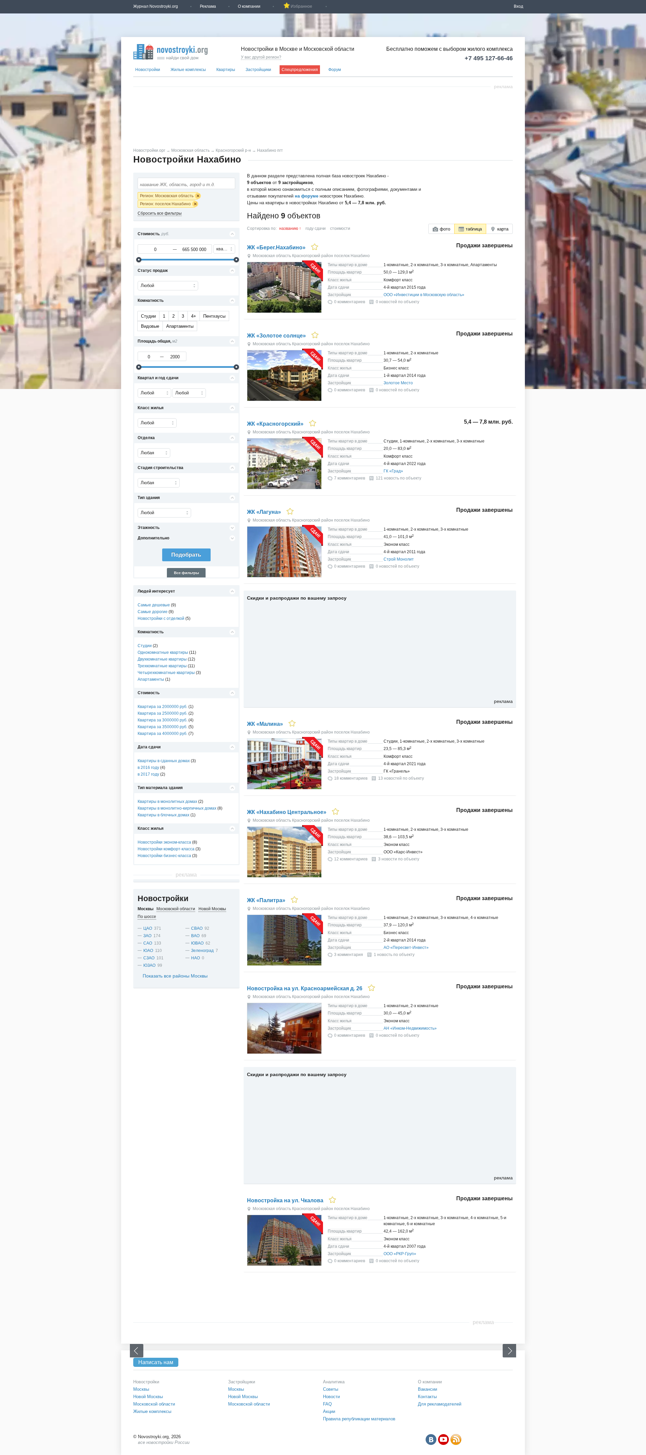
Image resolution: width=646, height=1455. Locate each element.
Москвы (141, 1389)
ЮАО (148, 950)
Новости (331, 1396)
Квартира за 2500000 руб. (162, 713)
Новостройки (147, 69)
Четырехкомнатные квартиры (166, 672)
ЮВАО (197, 943)
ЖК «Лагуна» (264, 512)
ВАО (195, 935)
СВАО (197, 928)
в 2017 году (148, 774)
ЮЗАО (149, 965)
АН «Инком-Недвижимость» (410, 1028)
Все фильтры (186, 573)
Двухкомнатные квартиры (162, 659)
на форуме (306, 196)
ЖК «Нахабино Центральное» (286, 812)
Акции (329, 1411)
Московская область (190, 150)
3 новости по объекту (398, 859)
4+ (193, 316)
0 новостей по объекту (397, 301)
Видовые (150, 326)
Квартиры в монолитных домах (167, 801)
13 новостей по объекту (401, 778)
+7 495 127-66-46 (489, 58)
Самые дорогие (153, 611)
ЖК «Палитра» (266, 900)
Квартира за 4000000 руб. (162, 733)
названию (288, 228)
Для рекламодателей (439, 1404)
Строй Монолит (399, 559)
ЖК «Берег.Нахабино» (276, 247)
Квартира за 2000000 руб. (162, 706)
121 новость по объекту (398, 478)
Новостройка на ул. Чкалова (285, 1200)
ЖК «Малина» (265, 724)
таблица (474, 229)
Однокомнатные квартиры (163, 652)
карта (502, 229)
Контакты (427, 1396)
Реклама (208, 6)
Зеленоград (202, 950)
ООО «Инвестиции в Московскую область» (424, 294)
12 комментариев (350, 859)
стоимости (340, 228)
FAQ (327, 1404)
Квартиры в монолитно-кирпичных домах (177, 808)
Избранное (301, 6)
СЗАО (148, 958)
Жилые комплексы (188, 69)
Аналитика (334, 1381)
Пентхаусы (214, 316)
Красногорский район (312, 255)
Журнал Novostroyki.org (155, 6)
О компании (249, 6)
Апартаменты (179, 326)
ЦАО (147, 928)
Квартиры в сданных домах (164, 760)
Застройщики (258, 69)
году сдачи (316, 228)
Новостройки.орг (149, 150)
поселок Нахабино (352, 255)
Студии (145, 645)
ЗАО (147, 935)
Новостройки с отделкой (161, 618)
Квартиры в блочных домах (163, 815)
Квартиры (225, 69)
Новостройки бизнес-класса (164, 855)
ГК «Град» (393, 471)
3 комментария (348, 954)
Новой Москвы (148, 1396)
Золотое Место (398, 383)
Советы (330, 1389)
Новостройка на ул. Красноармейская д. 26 (304, 988)
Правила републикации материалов (359, 1418)
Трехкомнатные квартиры (162, 666)
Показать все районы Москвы (175, 976)
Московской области (154, 1404)
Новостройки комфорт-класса (166, 849)
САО (147, 943)
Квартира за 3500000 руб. (162, 726)
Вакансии (427, 1389)
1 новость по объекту (394, 954)
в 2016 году (148, 767)
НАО (195, 958)
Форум (334, 69)
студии (148, 316)
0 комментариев (349, 301)
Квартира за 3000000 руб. (162, 720)
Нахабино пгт (270, 150)
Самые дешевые (154, 605)
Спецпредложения (300, 69)
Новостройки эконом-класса (164, 842)
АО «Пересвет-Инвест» (406, 947)
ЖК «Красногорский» (275, 424)
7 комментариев (349, 478)
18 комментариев (350, 778)
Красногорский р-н (233, 150)
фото (445, 229)
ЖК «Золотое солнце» (276, 336)
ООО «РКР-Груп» (400, 1253)
